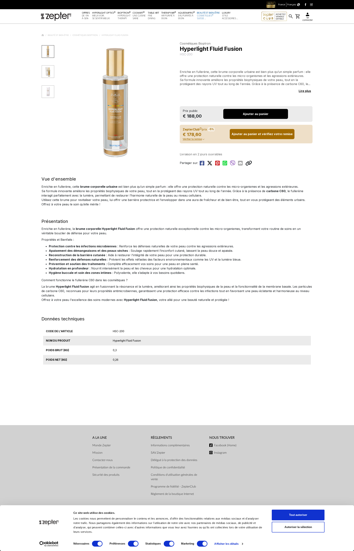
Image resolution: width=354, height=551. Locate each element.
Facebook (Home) (225, 445)
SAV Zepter (158, 452)
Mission (97, 452)
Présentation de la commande (111, 467)
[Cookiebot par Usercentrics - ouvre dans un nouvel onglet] (49, 544)
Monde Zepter (101, 445)
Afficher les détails (226, 543)
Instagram (220, 452)
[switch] (133, 544)
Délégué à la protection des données (174, 460)
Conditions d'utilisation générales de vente (174, 477)
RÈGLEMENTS (161, 437)
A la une (99, 437)
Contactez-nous (102, 460)
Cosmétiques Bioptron (85, 35)
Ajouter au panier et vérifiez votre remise (262, 134)
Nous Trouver (222, 437)
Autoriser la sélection (298, 527)
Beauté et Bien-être (58, 35)
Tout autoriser (298, 514)
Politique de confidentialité (168, 467)
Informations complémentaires (170, 445)
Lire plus (305, 91)
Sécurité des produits (105, 474)
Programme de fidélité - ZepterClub (173, 486)
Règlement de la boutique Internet (172, 493)
